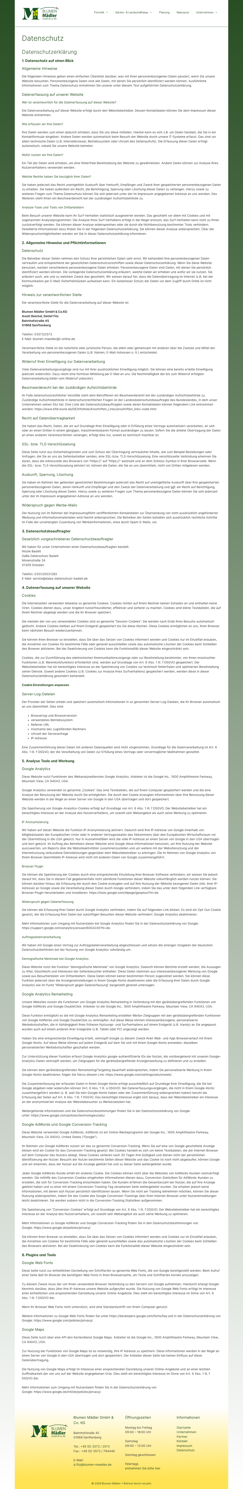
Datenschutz (186, 1450)
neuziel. (147, 1483)
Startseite (184, 1427)
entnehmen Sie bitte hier (142, 1468)
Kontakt (182, 1441)
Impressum (184, 1446)
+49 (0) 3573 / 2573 (95, 1446)
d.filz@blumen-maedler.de (92, 1464)
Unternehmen (205, 12)
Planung (164, 12)
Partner (182, 1436)
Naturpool (183, 12)
